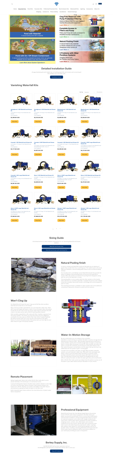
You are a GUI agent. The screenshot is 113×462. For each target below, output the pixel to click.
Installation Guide (56, 77)
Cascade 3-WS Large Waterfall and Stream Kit (20, 176)
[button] (12, 4)
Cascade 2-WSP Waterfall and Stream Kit (44, 143)
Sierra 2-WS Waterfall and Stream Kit (91, 175)
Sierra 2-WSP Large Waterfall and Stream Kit (66, 176)
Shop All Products (56, 451)
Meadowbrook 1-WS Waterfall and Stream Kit (66, 110)
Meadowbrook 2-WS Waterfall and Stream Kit (90, 110)
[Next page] (60, 228)
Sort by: (81, 92)
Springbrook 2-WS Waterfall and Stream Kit (45, 110)
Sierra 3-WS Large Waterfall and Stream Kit (44, 209)
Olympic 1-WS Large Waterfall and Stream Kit (90, 209)
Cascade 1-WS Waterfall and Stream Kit (21, 142)
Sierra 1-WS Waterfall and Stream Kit (44, 175)
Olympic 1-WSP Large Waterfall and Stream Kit (66, 209)
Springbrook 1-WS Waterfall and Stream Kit (21, 110)
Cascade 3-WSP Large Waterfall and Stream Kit (90, 143)
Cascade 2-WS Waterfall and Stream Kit (68, 142)
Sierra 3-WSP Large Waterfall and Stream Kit (20, 209)
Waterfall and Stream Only (56, 246)
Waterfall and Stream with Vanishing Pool (56, 250)
